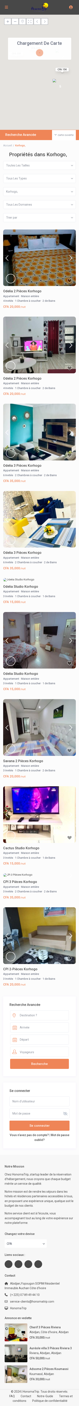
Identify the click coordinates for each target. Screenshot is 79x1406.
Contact (26, 1396)
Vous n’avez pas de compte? (29, 1135)
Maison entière (30, 296)
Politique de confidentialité (49, 1400)
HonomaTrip (18, 1308)
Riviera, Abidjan (39, 1353)
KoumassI (36, 1374)
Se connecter (39, 1126)
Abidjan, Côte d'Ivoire (43, 1332)
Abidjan (64, 1332)
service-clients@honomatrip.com (32, 1301)
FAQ (12, 1396)
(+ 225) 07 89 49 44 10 (25, 1294)
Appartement (11, 296)
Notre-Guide (45, 1396)
